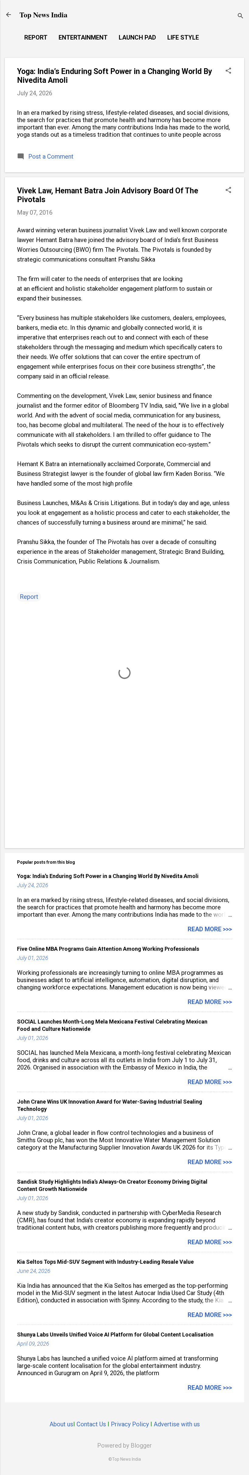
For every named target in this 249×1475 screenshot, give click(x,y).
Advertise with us (177, 1424)
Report (35, 37)
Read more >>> (210, 929)
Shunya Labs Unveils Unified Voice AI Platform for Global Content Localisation (115, 1334)
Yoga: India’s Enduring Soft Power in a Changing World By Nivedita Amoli (108, 876)
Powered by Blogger (124, 1445)
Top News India (43, 14)
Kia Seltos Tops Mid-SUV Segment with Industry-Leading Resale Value (105, 1262)
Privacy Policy (130, 1424)
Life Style (183, 37)
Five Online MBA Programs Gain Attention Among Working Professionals (108, 949)
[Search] (240, 16)
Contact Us (91, 1424)
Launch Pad (137, 37)
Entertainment (83, 37)
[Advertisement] (124, 791)
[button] (228, 71)
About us (61, 1424)
